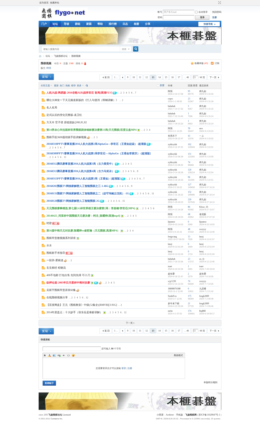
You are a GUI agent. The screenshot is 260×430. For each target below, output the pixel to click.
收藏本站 (54, 2)
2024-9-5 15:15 (206, 109)
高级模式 (178, 355)
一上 (201, 136)
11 (140, 77)
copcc (170, 98)
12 (146, 77)
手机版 (179, 414)
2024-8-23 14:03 (207, 224)
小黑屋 (160, 414)
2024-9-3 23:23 (206, 131)
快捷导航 (208, 24)
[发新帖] (46, 77)
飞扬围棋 (40, 56)
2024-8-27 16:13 (207, 202)
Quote (64, 355)
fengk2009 (204, 296)
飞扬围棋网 (191, 414)
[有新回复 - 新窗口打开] (43, 93)
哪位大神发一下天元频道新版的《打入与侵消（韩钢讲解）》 (82, 100)
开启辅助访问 (216, 2)
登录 (123, 368)
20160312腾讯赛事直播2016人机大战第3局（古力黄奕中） (80, 163)
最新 (56, 85)
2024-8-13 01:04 (207, 247)
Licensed (67, 414)
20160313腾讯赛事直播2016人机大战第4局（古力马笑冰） (80, 171)
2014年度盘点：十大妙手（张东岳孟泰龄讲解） (74, 312)
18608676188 (174, 288)
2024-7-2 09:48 (206, 299)
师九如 (202, 91)
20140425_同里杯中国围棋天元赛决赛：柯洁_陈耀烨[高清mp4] (83, 215)
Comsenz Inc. (57, 419)
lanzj (201, 236)
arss (201, 128)
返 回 (107, 77)
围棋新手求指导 (55, 252)
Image (54, 355)
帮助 (100, 23)
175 (189, 296)
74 (189, 162)
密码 (160, 17)
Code (68, 355)
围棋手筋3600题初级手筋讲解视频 (66, 137)
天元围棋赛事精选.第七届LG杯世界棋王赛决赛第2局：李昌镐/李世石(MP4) (90, 208)
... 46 (186, 77)
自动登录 (203, 12)
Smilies (73, 355)
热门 (62, 85)
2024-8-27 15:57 (207, 209)
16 (172, 77)
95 (189, 91)
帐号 (160, 12)
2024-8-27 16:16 (207, 187)
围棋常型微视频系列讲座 (61, 238)
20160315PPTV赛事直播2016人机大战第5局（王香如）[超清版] (83, 178)
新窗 (162, 85)
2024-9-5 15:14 (206, 116)
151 (189, 154)
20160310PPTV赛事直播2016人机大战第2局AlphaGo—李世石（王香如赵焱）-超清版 (96, 144)
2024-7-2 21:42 (206, 291)
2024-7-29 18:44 (207, 269)
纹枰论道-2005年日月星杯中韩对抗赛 (68, 282)
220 (189, 199)
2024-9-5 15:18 (206, 101)
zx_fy (201, 259)
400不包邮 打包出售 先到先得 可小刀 (68, 275)
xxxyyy (202, 229)
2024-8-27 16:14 (207, 195)
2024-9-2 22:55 (206, 165)
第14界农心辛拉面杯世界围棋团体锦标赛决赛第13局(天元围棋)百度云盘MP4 (91, 129)
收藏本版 (201, 63)
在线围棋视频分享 (57, 297)
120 (189, 169)
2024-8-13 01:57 (207, 239)
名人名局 (51, 107)
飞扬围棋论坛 (61, 56)
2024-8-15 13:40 (207, 232)
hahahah (171, 106)
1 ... (116, 77)
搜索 (124, 49)
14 (159, 77)
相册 (136, 23)
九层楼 (202, 288)
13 (189, 236)
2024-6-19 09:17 (207, 313)
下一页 (213, 77)
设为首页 (44, 2)
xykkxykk (172, 144)
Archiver (170, 414)
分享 (147, 23)
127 (189, 184)
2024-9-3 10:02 (206, 138)
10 (133, 77)
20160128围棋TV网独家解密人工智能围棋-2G (73, 200)
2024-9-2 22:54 (206, 172)
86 (189, 207)
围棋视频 (76, 56)
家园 (89, 23)
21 (189, 303)
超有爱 (171, 273)
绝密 (49, 223)
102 (189, 144)
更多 (79, 85)
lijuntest (171, 221)
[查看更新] (86, 85)
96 (189, 177)
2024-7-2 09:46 (206, 306)
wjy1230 (172, 281)
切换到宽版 (219, 2)
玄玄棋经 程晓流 (56, 267)
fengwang (172, 236)
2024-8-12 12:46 (207, 261)
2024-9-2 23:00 (206, 156)
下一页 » (130, 323)
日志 (125, 23)
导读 (66, 23)
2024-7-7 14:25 (206, 284)
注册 (214, 17)
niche (170, 311)
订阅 (217, 63)
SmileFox (172, 296)
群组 (77, 23)
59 (189, 128)
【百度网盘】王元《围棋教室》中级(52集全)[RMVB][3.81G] (81, 304)
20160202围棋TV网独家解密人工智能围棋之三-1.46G (77, 186)
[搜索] (135, 49)
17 (179, 77)
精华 (73, 85)
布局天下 (172, 136)
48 (189, 229)
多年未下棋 (173, 303)
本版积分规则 (210, 382)
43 (189, 136)
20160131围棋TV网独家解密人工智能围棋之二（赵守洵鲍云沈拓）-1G (87, 193)
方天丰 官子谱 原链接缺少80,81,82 (66, 122)
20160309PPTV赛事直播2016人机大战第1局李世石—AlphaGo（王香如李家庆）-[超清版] (98, 153)
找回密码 (216, 12)
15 (166, 77)
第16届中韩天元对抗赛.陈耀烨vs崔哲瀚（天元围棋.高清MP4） (83, 230)
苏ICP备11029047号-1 (209, 414)
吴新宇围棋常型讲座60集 (61, 290)
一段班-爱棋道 (54, 260)
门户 (44, 23)
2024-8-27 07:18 (207, 217)
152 (189, 192)
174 (189, 311)
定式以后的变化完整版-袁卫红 (64, 115)
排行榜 (113, 23)
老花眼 (202, 214)
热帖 (67, 85)
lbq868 (202, 311)
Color (49, 355)
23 (189, 98)
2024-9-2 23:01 (206, 147)
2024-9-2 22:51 (206, 180)
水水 (49, 245)
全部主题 (45, 85)
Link (59, 355)
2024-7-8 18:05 (206, 276)
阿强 (48, 68)
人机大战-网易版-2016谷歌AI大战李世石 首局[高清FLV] (79, 92)
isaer (170, 266)
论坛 (55, 23)
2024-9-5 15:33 (206, 94)
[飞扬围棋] (63, 18)
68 (189, 214)
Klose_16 (203, 207)
